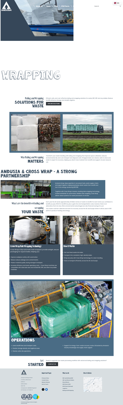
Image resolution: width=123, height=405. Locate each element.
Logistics (65, 388)
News (48, 6)
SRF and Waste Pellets (68, 380)
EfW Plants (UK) (66, 384)
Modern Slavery (46, 382)
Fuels (56, 6)
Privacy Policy (45, 378)
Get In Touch (45, 384)
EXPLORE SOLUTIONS (54, 103)
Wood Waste (66, 382)
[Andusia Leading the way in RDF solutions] (6, 6)
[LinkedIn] (46, 389)
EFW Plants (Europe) (68, 386)
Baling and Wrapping (68, 390)
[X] (43, 389)
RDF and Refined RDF (68, 378)
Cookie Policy (45, 380)
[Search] (120, 6)
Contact (87, 6)
